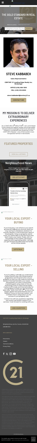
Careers (5, 341)
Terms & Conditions (8, 343)
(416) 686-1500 (21, 87)
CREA (9, 399)
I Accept (33, 439)
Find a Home (6, 338)
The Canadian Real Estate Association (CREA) (19, 404)
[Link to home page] (18, 2)
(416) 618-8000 (20, 90)
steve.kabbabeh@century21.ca (18, 95)
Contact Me (18, 100)
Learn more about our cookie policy (20, 440)
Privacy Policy (6, 346)
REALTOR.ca (27, 407)
